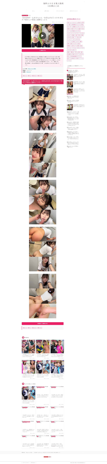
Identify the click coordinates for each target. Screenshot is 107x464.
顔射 (72, 28)
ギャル (76, 28)
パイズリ (82, 47)
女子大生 (69, 37)
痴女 (71, 43)
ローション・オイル (71, 47)
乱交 (79, 43)
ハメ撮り (69, 24)
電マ (68, 56)
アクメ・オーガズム (80, 33)
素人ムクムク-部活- (25, 15)
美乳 (82, 24)
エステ (75, 43)
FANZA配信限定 (74, 56)
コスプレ (69, 33)
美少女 (79, 22)
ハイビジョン (74, 22)
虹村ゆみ (73, 58)
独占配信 (74, 24)
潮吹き (68, 28)
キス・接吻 (79, 41)
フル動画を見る (42, 50)
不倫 (73, 54)
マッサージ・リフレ (71, 39)
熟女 (81, 45)
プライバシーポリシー (26, 462)
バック (73, 33)
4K (80, 37)
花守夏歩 (69, 54)
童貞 (77, 58)
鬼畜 (78, 45)
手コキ (82, 54)
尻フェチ (74, 45)
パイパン (69, 41)
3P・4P (78, 39)
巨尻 (68, 43)
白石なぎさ (29, 71)
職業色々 (69, 45)
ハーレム (69, 60)
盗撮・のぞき (81, 28)
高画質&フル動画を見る (43, 323)
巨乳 (83, 22)
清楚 (82, 35)
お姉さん (74, 41)
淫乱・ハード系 (75, 37)
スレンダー (69, 26)
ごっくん (81, 58)
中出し (68, 22)
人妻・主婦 (78, 35)
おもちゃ (69, 35)
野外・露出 (80, 52)
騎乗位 (74, 26)
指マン (68, 58)
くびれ (78, 47)
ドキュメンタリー (80, 26)
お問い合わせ (33, 462)
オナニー (77, 54)
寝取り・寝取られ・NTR (72, 52)
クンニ (79, 56)
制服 (73, 35)
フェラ (78, 24)
